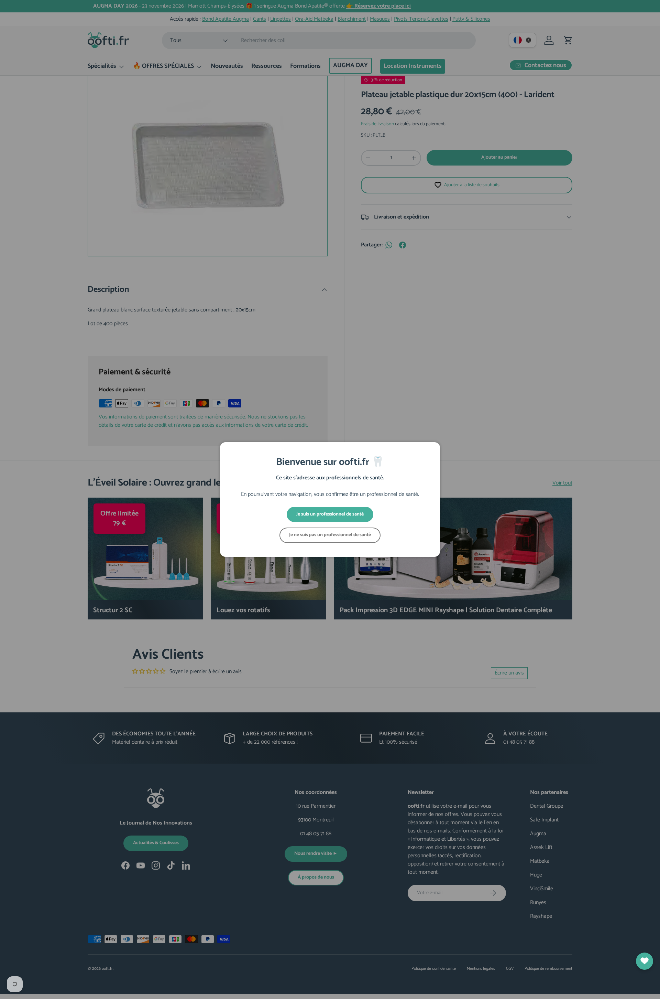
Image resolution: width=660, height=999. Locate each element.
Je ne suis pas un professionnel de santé (330, 535)
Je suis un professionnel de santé (330, 514)
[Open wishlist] (644, 961)
